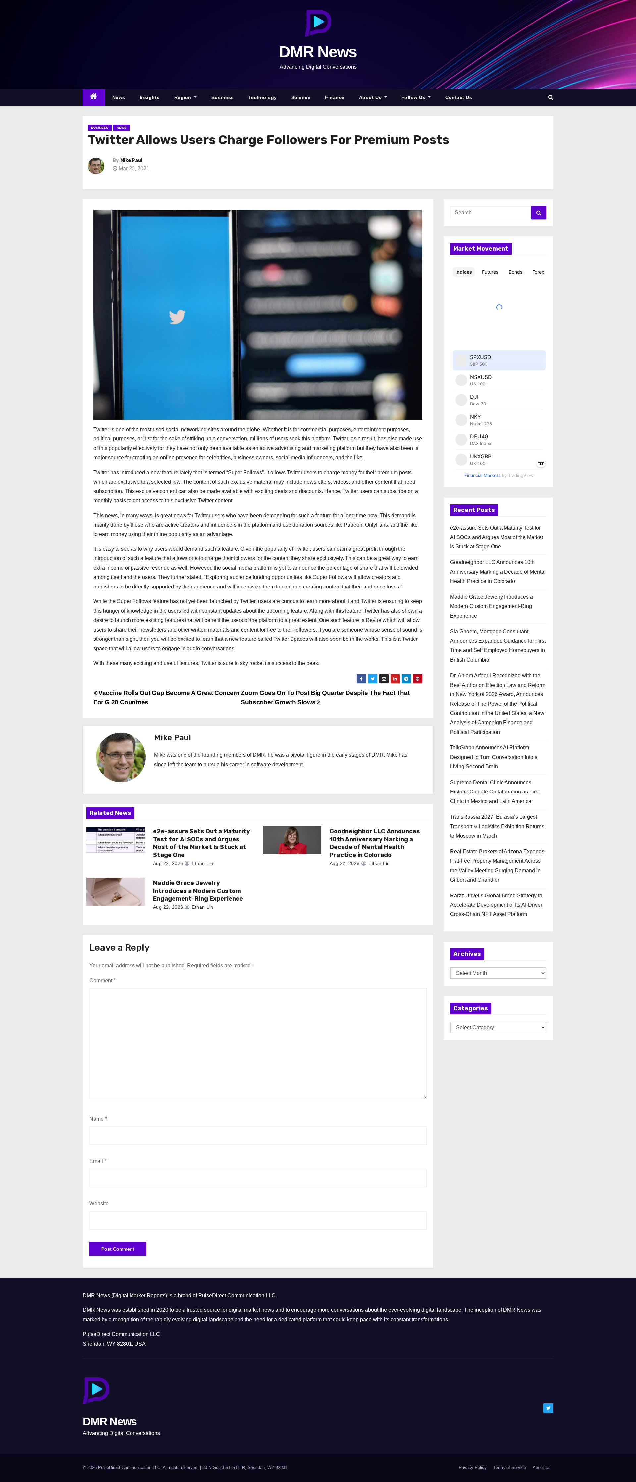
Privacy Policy (473, 1467)
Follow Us (414, 97)
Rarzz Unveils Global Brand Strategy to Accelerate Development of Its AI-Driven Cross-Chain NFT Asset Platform (497, 905)
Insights (150, 97)
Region (183, 97)
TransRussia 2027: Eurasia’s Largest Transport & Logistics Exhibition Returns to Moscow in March (497, 826)
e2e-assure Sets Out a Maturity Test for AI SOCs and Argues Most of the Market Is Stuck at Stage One (201, 843)
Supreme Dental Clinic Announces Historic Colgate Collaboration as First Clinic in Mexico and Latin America (495, 792)
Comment (102, 980)
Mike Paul (131, 160)
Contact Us (458, 97)
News (118, 97)
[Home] (94, 97)
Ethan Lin (201, 863)
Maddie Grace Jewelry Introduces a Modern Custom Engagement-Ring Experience (198, 890)
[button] (550, 97)
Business (222, 97)
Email (97, 1161)
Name (98, 1119)
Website (99, 1203)
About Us (371, 97)
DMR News (318, 52)
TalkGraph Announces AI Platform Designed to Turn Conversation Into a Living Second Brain (494, 757)
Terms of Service (509, 1467)
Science (301, 97)
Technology (262, 97)
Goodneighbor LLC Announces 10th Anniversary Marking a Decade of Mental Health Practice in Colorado (375, 843)
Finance (334, 97)
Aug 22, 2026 (168, 863)
